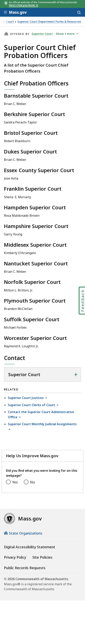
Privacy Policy (15, 557)
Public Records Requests (24, 567)
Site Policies (42, 557)
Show (65, 34)
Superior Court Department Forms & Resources (49, 21)
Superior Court (42, 34)
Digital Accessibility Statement (29, 547)
